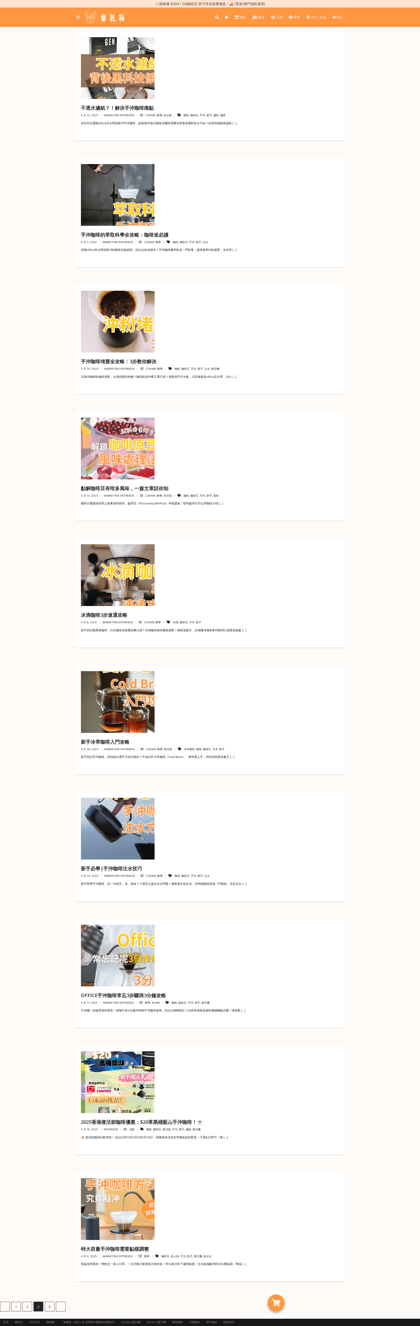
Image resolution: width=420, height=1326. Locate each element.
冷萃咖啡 (189, 749)
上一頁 (5, 1306)
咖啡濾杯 (177, 1322)
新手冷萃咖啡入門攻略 (105, 741)
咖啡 (186, 115)
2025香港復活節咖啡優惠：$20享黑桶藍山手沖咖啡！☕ (142, 1122)
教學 (159, 115)
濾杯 (216, 115)
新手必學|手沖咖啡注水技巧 (111, 868)
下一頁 (61, 1306)
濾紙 (223, 115)
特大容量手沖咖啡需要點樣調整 (115, 1249)
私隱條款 (194, 1322)
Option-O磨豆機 (156, 1322)
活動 (131, 1129)
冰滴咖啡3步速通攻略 (104, 615)
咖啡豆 (194, 115)
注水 (205, 242)
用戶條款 (211, 1322)
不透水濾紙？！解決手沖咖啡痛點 (117, 108)
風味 (216, 495)
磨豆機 (215, 368)
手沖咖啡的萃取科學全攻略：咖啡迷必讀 (124, 234)
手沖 (202, 115)
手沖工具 (34, 1322)
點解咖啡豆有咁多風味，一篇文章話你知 (124, 488)
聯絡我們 (228, 1322)
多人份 (175, 1256)
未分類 (168, 115)
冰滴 (175, 622)
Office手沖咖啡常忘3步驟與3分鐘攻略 (123, 995)
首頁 (6, 1322)
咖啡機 (50, 1322)
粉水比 (207, 1256)
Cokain (150, 115)
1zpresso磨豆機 (130, 1322)
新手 (209, 115)
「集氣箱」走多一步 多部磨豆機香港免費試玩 (88, 1322)
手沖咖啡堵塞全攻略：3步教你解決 (119, 361)
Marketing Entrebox (119, 115)
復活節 (167, 1129)
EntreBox (111, 1129)
